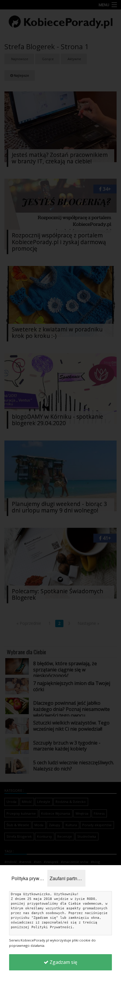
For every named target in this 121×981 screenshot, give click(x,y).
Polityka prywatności (29, 878)
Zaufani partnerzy (67, 878)
